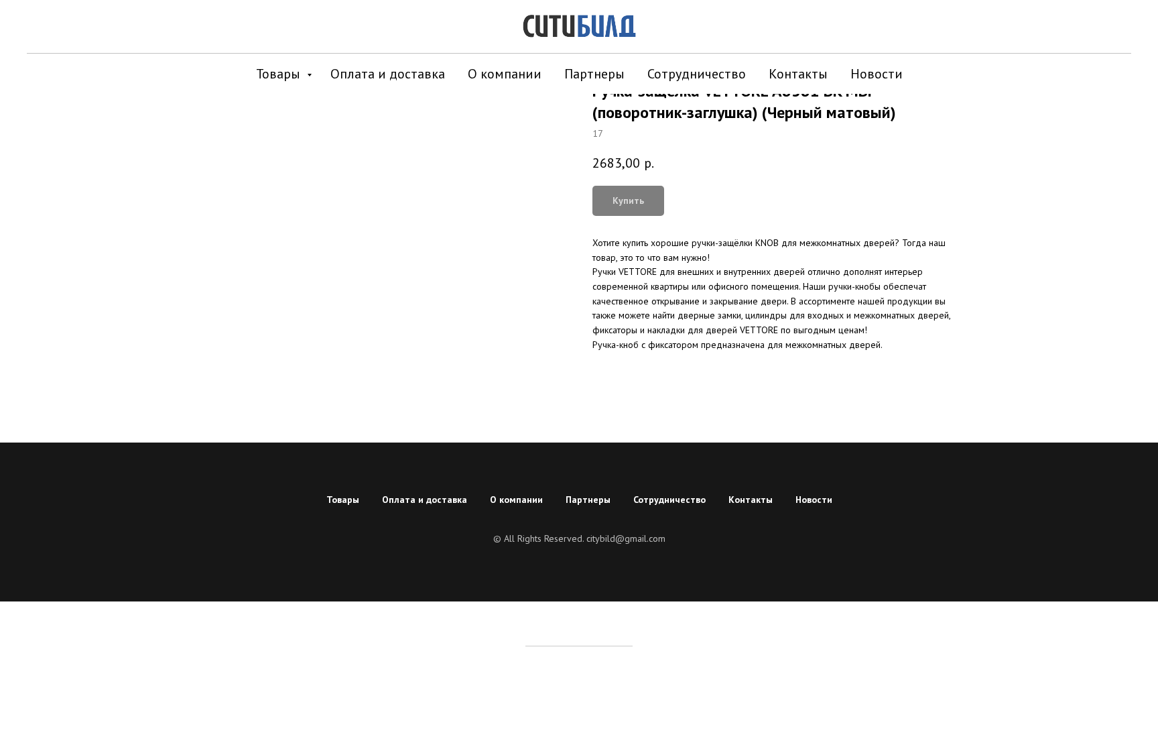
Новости (876, 73)
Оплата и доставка (387, 73)
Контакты (798, 73)
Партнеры (594, 73)
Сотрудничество (696, 73)
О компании (504, 73)
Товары (280, 73)
